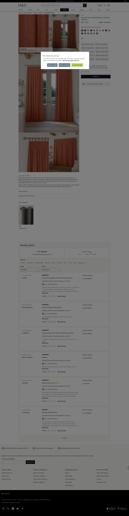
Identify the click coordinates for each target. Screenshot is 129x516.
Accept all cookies (77, 65)
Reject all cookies (64, 65)
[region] (65, 60)
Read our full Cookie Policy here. (71, 60)
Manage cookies (52, 65)
